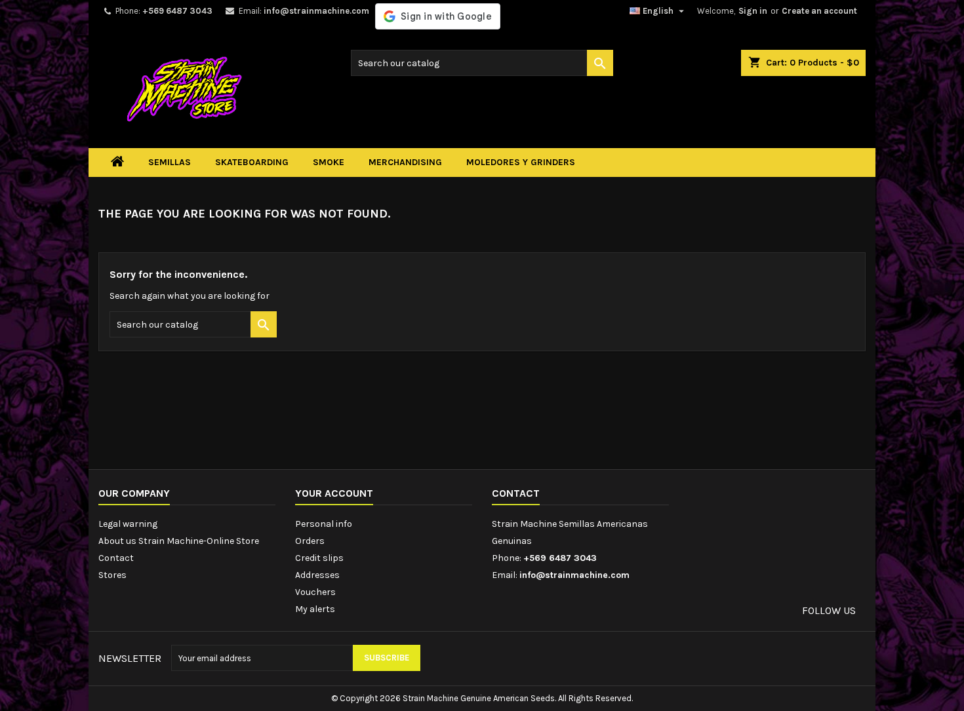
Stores (112, 575)
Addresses (317, 575)
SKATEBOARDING (252, 162)
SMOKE (328, 162)
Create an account (819, 11)
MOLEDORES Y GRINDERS (520, 162)
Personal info (323, 523)
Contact (116, 558)
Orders (310, 541)
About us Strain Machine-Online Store (178, 541)
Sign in (752, 11)
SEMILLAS (169, 162)
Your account (334, 493)
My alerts (315, 609)
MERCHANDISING (405, 162)
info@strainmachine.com (316, 11)
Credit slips (319, 558)
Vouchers (315, 592)
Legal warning (127, 523)
